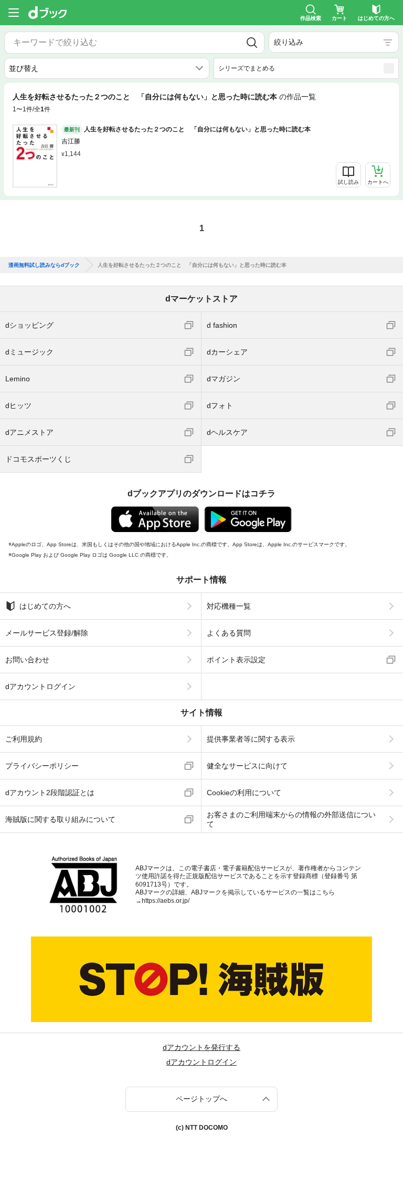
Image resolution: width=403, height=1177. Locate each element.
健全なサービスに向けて (247, 766)
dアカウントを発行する (201, 1047)
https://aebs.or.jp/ (165, 900)
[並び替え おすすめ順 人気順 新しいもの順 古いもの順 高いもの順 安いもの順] (106, 68)
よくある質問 (229, 633)
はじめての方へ (45, 606)
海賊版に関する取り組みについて (60, 819)
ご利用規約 (23, 739)
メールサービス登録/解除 (46, 633)
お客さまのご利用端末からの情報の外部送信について (291, 819)
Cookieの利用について (244, 792)
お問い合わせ (27, 659)
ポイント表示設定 (236, 659)
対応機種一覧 (229, 606)
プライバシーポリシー (42, 766)
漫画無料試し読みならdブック (44, 265)
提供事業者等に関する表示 (251, 739)
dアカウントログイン (40, 686)
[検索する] (252, 42)
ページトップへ (201, 1099)
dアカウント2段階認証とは (49, 792)
